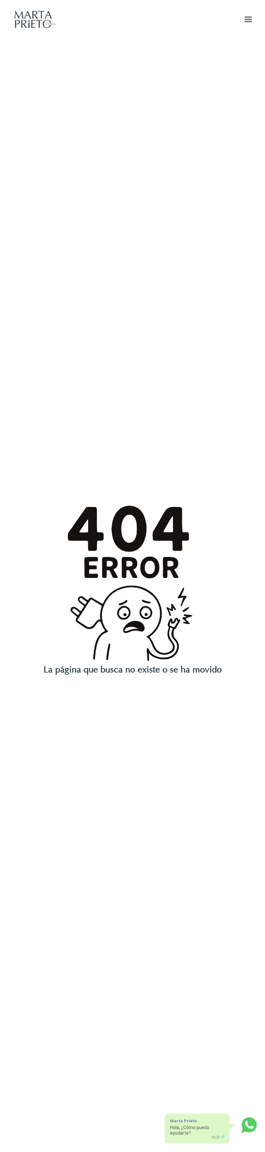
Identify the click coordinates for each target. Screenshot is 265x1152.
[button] (248, 19)
